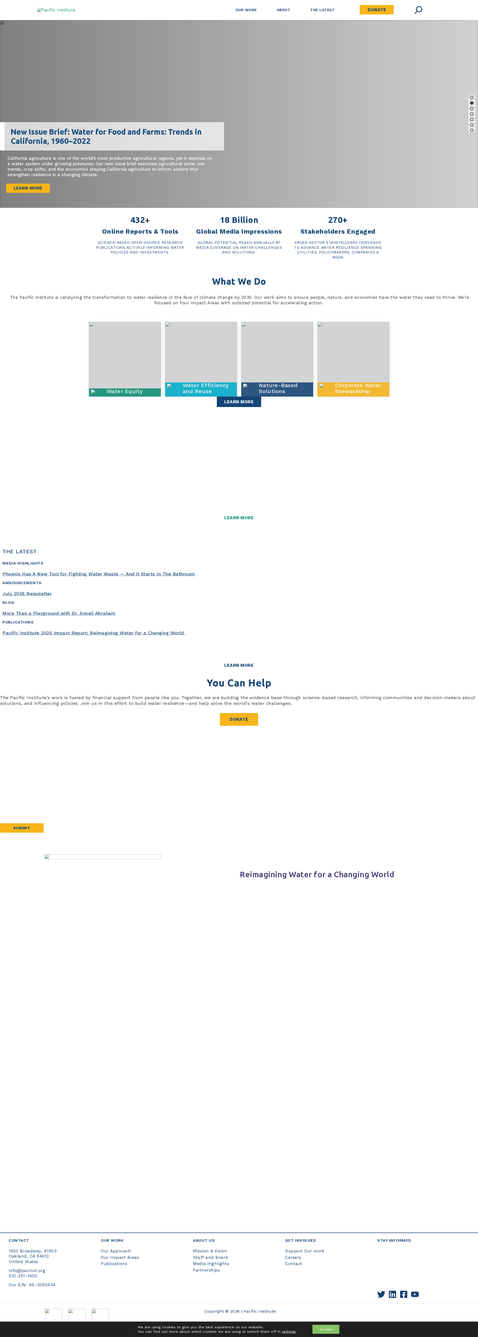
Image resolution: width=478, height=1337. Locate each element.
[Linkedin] (392, 1294)
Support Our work (304, 1250)
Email (8, 796)
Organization (14, 812)
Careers (293, 1257)
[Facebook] (404, 1294)
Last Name (12, 780)
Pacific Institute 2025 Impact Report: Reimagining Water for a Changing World (93, 632)
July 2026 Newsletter (27, 593)
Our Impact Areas (120, 1257)
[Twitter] (381, 1294)
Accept (326, 1329)
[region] (239, 114)
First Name (12, 764)
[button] (472, 97)
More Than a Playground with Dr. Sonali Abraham (59, 613)
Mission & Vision (210, 1250)
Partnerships (206, 1270)
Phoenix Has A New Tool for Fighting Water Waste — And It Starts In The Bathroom (98, 573)
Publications (114, 1263)
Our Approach (116, 1250)
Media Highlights (211, 1263)
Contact (293, 1263)
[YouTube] (415, 1294)
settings (289, 1332)
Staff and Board (210, 1257)
